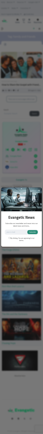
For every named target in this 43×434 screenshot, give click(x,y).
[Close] (39, 190)
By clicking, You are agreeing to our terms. (23, 239)
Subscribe (32, 232)
